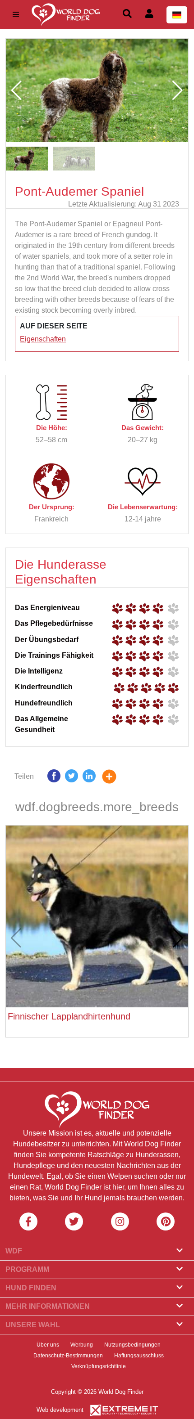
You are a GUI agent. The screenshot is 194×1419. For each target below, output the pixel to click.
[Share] (116, 778)
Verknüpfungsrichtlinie (98, 1366)
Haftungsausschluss (139, 1355)
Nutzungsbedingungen (132, 1345)
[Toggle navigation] (16, 14)
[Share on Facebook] (53, 778)
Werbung (81, 1345)
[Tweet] (71, 778)
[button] (177, 90)
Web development (60, 1409)
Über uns (48, 1345)
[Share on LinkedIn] (89, 778)
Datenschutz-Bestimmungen (68, 1355)
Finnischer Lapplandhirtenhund (69, 1016)
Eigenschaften (43, 339)
